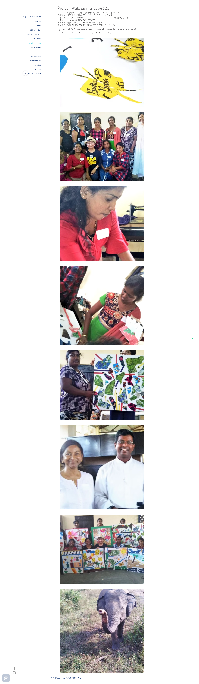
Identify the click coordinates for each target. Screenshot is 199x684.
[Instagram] (14, 672)
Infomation (37, 21)
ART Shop (37, 69)
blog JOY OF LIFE (34, 74)
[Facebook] (14, 668)
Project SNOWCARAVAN (32, 17)
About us (38, 52)
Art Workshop (36, 56)
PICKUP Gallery (35, 30)
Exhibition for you (35, 60)
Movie (39, 25)
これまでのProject (35, 43)
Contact (38, 65)
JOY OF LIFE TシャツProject (31, 34)
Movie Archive (36, 47)
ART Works (37, 38)
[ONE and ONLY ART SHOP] (25, 73)
